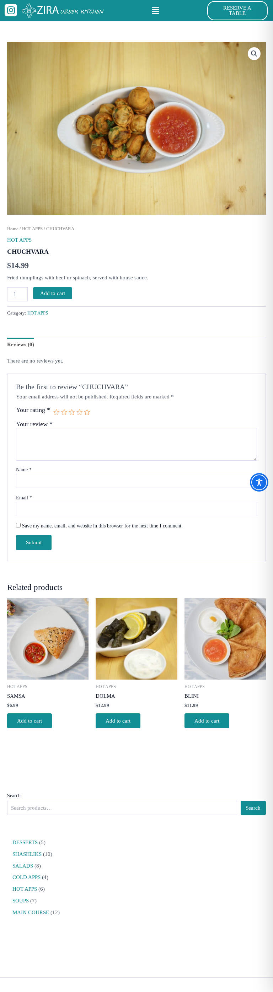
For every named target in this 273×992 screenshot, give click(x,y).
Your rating (33, 409)
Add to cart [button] (29, 721)
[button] (155, 10)
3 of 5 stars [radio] (72, 412)
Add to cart (52, 293)
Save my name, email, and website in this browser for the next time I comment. (102, 526)
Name (24, 469)
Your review (34, 424)
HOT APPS (32, 228)
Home (12, 228)
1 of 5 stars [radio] (56, 412)
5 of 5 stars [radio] (87, 412)
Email (24, 497)
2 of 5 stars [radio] (64, 412)
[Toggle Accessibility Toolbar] (259, 482)
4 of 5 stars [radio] (79, 412)
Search (14, 795)
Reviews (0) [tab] (20, 344)
